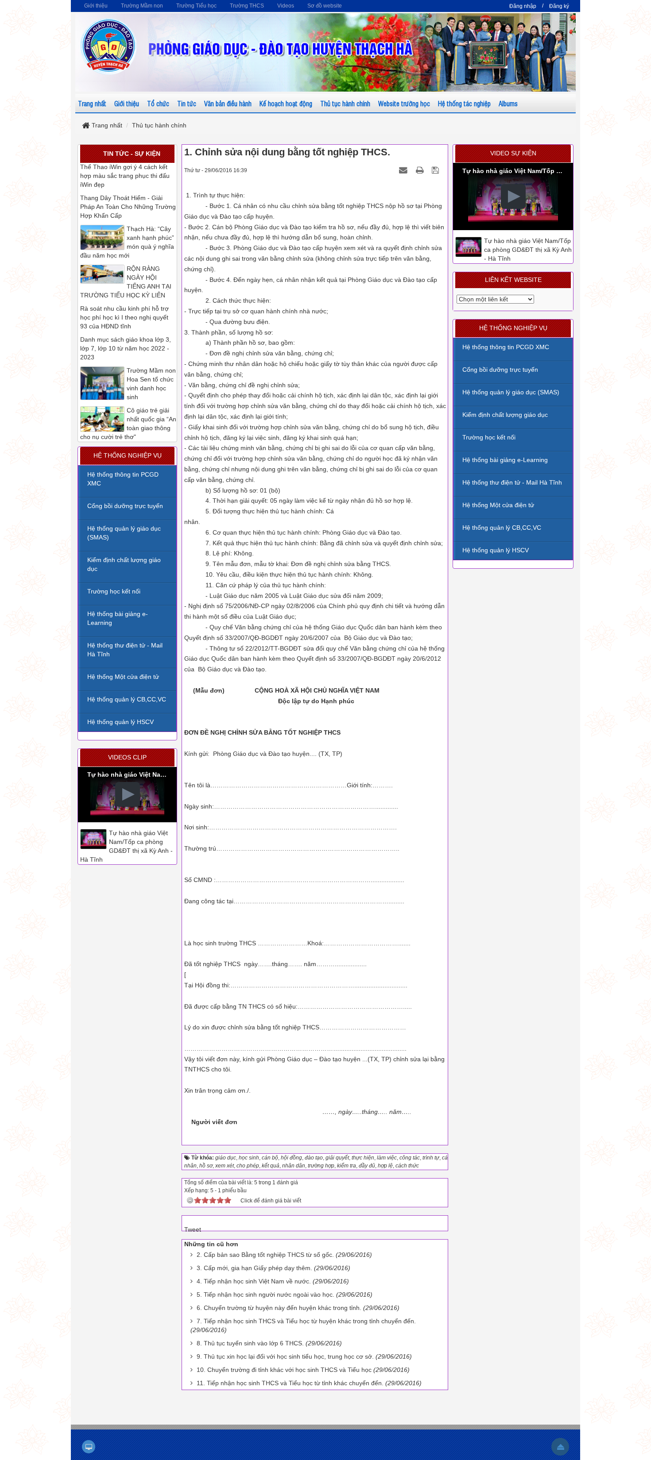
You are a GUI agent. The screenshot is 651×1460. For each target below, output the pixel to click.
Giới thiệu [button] (96, 6)
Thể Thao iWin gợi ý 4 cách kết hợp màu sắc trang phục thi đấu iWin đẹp (125, 175)
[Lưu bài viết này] (436, 169)
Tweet (192, 1229)
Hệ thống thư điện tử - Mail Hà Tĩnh (512, 482)
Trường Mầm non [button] (142, 6)
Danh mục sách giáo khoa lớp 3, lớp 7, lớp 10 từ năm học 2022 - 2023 (125, 348)
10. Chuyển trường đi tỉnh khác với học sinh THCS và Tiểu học (284, 1369)
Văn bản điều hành (228, 103)
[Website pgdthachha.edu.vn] (108, 46)
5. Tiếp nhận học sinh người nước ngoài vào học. (265, 1294)
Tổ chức (158, 103)
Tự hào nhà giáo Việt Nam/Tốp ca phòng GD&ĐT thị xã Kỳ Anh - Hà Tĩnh (528, 249)
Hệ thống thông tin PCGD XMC (505, 347)
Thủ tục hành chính (345, 103)
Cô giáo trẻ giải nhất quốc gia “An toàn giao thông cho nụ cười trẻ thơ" (128, 423)
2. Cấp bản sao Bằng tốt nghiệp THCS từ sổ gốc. (265, 1254)
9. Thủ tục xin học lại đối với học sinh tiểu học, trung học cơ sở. (285, 1356)
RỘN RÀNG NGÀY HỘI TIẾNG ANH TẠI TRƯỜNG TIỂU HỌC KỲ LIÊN (125, 282)
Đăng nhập (522, 6)
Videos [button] (285, 6)
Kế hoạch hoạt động (286, 103)
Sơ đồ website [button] (324, 6)
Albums (508, 103)
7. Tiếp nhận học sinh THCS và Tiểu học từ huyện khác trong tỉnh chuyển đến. (306, 1321)
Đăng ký (559, 6)
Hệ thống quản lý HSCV (495, 550)
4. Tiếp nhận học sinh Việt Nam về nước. (254, 1281)
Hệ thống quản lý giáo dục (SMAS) (510, 392)
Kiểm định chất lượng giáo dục (505, 414)
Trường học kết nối (488, 437)
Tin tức (186, 103)
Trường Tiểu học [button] (196, 6)
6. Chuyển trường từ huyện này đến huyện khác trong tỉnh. (279, 1307)
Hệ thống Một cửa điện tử (498, 504)
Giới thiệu (126, 103)
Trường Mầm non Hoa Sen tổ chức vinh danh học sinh (151, 384)
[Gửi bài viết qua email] (404, 169)
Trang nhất (92, 103)
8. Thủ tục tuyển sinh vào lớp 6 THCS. (250, 1343)
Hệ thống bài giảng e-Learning (505, 459)
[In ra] (421, 169)
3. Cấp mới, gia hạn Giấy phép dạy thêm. (254, 1267)
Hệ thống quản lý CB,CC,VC (501, 527)
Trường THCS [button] (247, 6)
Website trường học (404, 103)
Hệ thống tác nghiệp (464, 103)
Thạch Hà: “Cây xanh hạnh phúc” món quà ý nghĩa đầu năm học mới (127, 242)
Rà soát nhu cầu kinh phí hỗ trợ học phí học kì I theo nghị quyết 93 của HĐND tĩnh (124, 317)
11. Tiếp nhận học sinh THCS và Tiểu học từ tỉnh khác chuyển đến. (290, 1383)
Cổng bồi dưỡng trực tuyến (500, 369)
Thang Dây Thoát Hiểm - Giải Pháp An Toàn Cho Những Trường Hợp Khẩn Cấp (128, 206)
